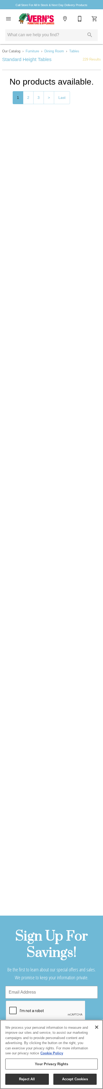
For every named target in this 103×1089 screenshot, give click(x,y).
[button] (8, 18)
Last (61, 97)
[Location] (65, 18)
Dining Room (54, 51)
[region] (51, 1054)
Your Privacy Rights (51, 1064)
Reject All (27, 1079)
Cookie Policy (51, 1053)
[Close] (96, 1027)
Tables (74, 51)
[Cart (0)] (94, 18)
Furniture (32, 51)
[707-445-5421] (79, 18)
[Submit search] (90, 35)
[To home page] (36, 19)
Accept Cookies (75, 1079)
